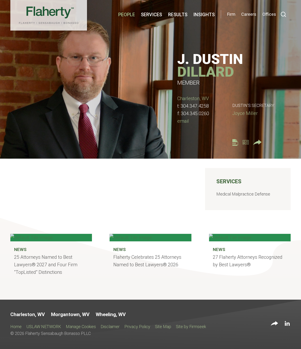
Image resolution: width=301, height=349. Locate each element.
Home (16, 326)
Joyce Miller (245, 113)
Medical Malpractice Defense (243, 194)
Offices (269, 14)
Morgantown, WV (70, 314)
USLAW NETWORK (43, 326)
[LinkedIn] (287, 324)
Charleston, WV (193, 98)
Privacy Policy (137, 326)
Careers (248, 14)
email (183, 121)
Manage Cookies (81, 326)
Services (151, 14)
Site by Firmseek (191, 326)
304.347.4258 (195, 106)
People (126, 14)
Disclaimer (110, 326)
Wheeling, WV (111, 314)
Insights (204, 14)
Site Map (163, 326)
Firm (231, 14)
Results (177, 14)
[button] (274, 324)
